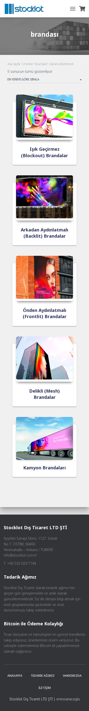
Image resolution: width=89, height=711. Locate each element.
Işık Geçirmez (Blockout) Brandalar (44, 152)
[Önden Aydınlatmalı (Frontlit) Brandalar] (44, 278)
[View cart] (82, 8)
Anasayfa (14, 676)
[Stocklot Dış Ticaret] (26, 8)
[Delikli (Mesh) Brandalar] (44, 359)
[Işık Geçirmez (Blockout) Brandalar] (44, 117)
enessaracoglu (68, 699)
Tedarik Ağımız (43, 676)
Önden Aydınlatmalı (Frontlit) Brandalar (45, 313)
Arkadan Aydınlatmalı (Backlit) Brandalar (44, 233)
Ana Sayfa (13, 64)
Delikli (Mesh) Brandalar (44, 394)
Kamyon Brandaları (44, 468)
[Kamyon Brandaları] (44, 437)
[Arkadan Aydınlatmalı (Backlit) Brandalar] (44, 198)
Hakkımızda (72, 676)
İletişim (45, 688)
